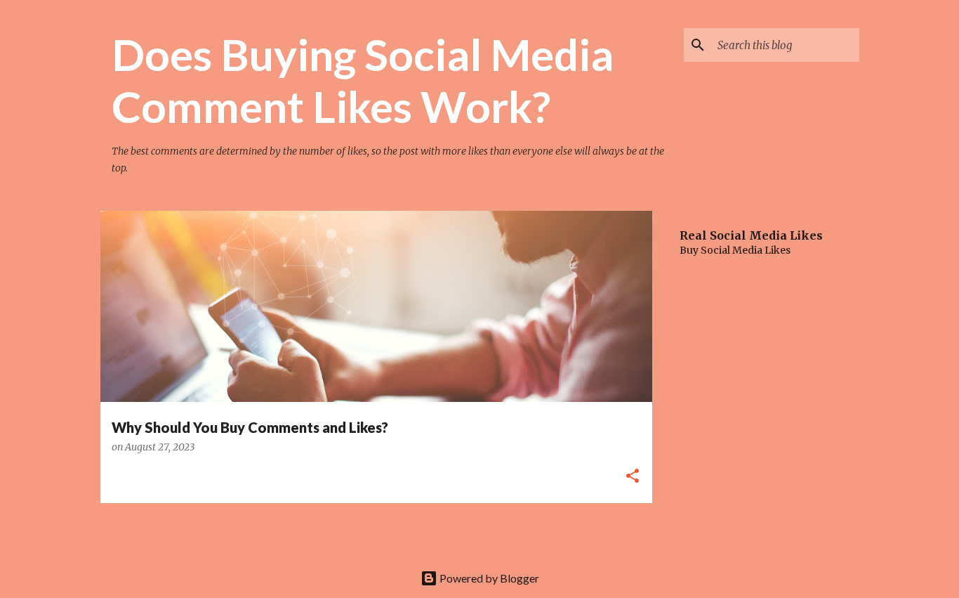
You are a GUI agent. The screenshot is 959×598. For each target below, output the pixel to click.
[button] (632, 476)
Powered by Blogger (488, 578)
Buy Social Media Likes (735, 250)
